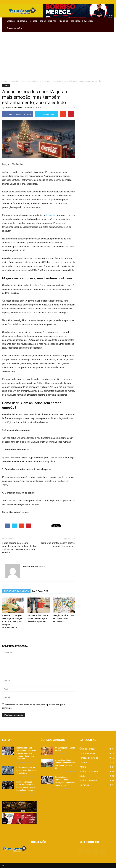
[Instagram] (106, 2)
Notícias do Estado (88, 757)
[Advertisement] (58, 54)
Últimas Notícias (15, 28)
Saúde (43, 21)
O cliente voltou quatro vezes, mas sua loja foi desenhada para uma (37, 618)
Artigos (11, 21)
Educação (22, 21)
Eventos (52, 21)
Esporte (33, 21)
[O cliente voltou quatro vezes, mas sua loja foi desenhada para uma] (38, 605)
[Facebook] (96, 2)
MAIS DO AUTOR (40, 591)
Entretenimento (87, 753)
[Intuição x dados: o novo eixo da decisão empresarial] (64, 605)
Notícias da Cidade (88, 771)
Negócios (63, 21)
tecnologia (51, 215)
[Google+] (101, 2)
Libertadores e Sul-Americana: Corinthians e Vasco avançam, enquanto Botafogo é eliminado (26, 753)
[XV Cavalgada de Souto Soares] (47, 751)
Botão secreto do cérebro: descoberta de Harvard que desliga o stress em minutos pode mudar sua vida (19, 548)
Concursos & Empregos (82, 21)
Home (4, 81)
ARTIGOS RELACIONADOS (16, 591)
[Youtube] (111, 2)
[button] (110, 24)
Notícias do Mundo (88, 780)
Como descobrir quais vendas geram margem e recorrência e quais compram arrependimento (12, 621)
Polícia (82, 766)
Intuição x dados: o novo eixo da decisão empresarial (64, 618)
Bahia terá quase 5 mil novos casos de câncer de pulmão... (26, 770)
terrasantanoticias (13, 107)
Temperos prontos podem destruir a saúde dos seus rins (58, 544)
